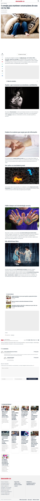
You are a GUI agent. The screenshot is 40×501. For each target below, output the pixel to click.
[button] (2, 73)
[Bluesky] (38, 340)
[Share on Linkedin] (2, 66)
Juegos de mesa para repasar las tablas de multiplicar (14, 439)
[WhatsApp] (37, 340)
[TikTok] (33, 340)
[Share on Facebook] (2, 57)
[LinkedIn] (34, 340)
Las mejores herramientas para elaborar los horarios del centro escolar (5, 462)
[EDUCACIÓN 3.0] (20, 1)
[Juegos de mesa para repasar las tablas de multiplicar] (15, 433)
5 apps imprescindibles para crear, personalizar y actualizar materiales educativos (15, 415)
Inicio (2, 3)
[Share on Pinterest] (2, 62)
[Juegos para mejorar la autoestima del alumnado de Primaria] (8, 302)
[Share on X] (2, 59)
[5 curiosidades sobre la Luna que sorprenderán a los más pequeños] (5, 433)
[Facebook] (26, 340)
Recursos (5, 3)
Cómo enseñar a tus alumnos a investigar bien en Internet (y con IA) (24, 414)
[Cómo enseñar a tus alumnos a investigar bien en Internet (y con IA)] (25, 408)
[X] (27, 340)
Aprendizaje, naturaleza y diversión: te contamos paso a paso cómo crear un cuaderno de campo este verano (24, 306)
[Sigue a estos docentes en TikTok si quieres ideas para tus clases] (5, 408)
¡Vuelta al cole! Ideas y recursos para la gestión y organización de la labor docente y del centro (24, 297)
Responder (36, 351)
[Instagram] (30, 340)
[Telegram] (35, 340)
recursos (10, 114)
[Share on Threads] (2, 71)
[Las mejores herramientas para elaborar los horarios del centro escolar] (5, 456)
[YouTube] (29, 340)
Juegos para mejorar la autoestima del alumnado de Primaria (22, 301)
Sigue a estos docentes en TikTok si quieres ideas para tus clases (5, 414)
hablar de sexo (23, 57)
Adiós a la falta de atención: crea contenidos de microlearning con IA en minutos (34, 415)
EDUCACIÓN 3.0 (7, 339)
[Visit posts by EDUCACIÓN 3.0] (2, 340)
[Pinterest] (31, 340)
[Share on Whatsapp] (2, 64)
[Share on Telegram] (2, 69)
